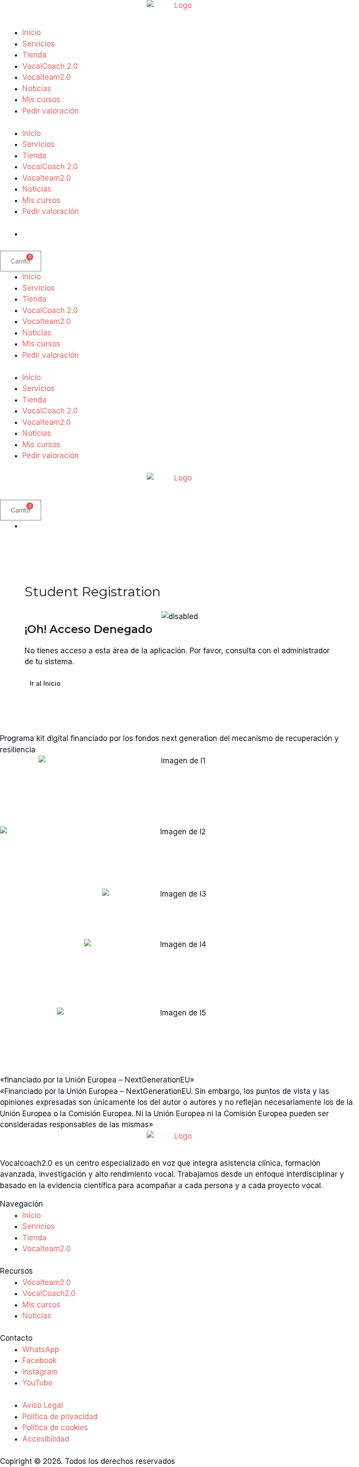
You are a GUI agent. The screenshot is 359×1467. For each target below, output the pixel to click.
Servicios (38, 43)
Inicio (31, 32)
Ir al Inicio (45, 683)
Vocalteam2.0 (46, 77)
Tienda (34, 54)
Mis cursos (41, 99)
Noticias (36, 88)
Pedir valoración (50, 111)
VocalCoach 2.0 (50, 66)
